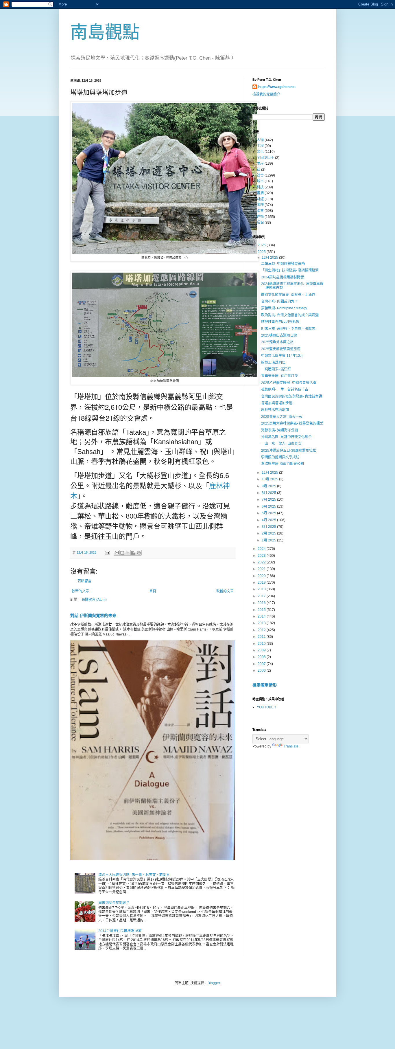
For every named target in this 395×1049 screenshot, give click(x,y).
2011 (262, 637)
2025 (262, 252)
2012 (262, 630)
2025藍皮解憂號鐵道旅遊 (280, 349)
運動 (260, 217)
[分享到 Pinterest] (139, 553)
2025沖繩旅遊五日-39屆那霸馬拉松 (288, 451)
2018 (262, 589)
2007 (262, 664)
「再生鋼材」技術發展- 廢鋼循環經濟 (290, 270)
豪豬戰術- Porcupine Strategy (284, 308)
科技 (260, 187)
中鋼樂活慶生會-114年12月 (282, 356)
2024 (262, 549)
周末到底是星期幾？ (114, 903)
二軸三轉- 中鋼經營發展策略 (283, 264)
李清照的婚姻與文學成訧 (280, 457)
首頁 (152, 591)
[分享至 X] (128, 553)
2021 (262, 569)
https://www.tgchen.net (277, 87)
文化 (260, 152)
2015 (262, 610)
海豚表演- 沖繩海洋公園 (279, 430)
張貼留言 (84, 581)
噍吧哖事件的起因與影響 (280, 322)
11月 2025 (270, 473)
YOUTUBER (266, 707)
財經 (260, 199)
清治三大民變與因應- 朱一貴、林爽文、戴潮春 (134, 875)
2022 (262, 562)
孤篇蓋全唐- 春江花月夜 (279, 376)
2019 (262, 582)
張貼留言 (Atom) (94, 600)
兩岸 (260, 163)
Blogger (214, 983)
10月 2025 (270, 479)
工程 (260, 146)
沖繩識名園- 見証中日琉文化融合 (286, 437)
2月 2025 (269, 533)
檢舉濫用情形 (264, 685)
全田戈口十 (265, 158)
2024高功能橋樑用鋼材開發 (282, 277)
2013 (262, 623)
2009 (262, 650)
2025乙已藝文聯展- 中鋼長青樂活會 (288, 383)
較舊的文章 (225, 591)
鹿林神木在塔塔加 (275, 410)
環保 (260, 223)
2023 (262, 556)
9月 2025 (269, 486)
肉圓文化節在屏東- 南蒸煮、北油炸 (288, 295)
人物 (260, 140)
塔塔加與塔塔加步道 (276, 403)
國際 (260, 205)
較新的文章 (80, 591)
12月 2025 (270, 258)
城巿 (260, 181)
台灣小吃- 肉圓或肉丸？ (279, 302)
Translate (291, 746)
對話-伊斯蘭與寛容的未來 (93, 615)
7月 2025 (269, 499)
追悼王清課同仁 (273, 363)
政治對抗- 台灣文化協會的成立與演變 (290, 315)
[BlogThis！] (122, 553)
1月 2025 (269, 540)
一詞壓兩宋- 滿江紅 (276, 369)
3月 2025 (269, 527)
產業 (260, 211)
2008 (262, 657)
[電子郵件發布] (107, 552)
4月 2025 (269, 520)
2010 (262, 644)
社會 (260, 175)
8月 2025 (269, 493)
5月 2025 (269, 513)
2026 (262, 245)
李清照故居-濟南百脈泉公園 (282, 464)
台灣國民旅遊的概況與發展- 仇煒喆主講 (291, 396)
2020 (262, 576)
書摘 (260, 193)
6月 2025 (269, 506)
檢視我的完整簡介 (266, 94)
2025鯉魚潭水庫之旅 (277, 342)
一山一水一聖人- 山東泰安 (281, 444)
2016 (262, 603)
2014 (262, 616)
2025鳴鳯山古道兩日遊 (279, 335)
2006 (262, 670)
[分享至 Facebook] (133, 553)
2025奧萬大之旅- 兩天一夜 (281, 417)
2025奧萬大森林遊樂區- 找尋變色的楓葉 (292, 423)
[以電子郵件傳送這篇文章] (117, 553)
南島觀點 (105, 32)
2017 (262, 596)
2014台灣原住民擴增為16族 (120, 931)
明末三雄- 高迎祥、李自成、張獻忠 (288, 329)
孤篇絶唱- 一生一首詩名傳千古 (284, 389)
